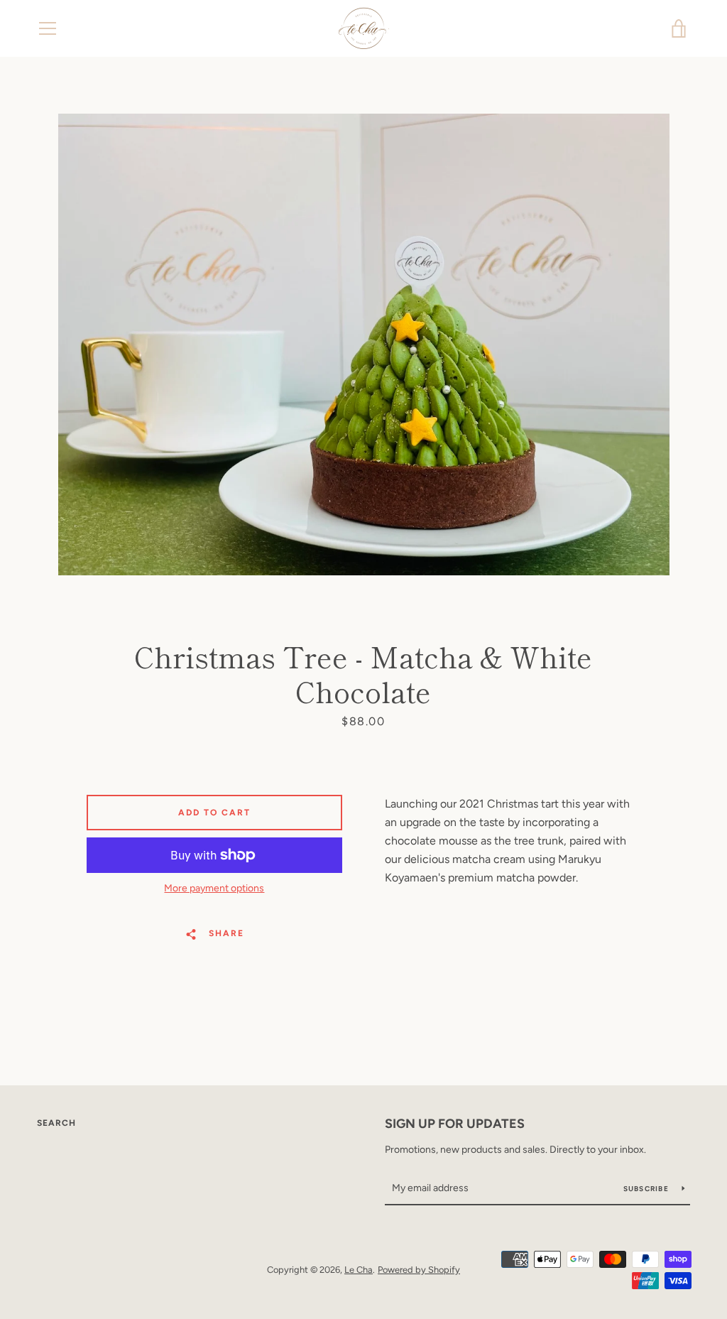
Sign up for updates (455, 1123)
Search (56, 1123)
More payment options (214, 888)
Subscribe (647, 1188)
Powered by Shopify (419, 1269)
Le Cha (358, 1269)
